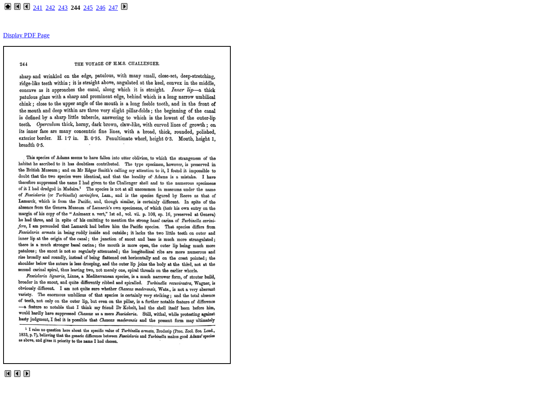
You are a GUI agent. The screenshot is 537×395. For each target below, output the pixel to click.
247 (113, 7)
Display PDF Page (26, 35)
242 (50, 7)
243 (63, 7)
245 (88, 7)
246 (100, 7)
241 (37, 7)
